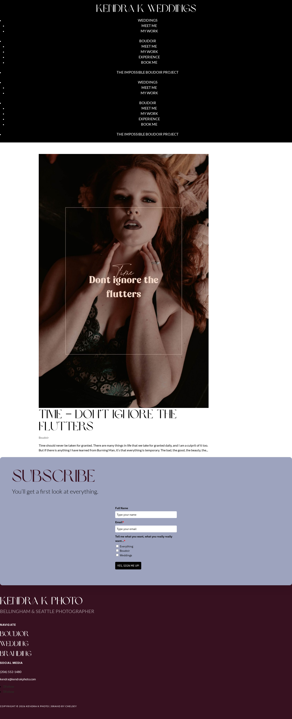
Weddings (148, 20)
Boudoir (147, 41)
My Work (149, 31)
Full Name (121, 508)
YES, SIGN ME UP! (128, 565)
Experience (149, 57)
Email (119, 522)
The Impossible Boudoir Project (148, 72)
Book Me (149, 62)
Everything (126, 546)
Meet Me (149, 25)
